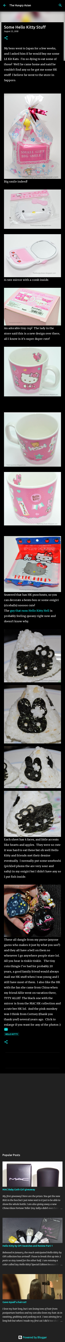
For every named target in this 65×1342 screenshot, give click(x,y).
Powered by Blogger (34, 1337)
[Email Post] (6, 1030)
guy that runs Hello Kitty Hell (30, 610)
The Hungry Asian (20, 5)
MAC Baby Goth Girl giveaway (18, 1189)
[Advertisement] (32, 1110)
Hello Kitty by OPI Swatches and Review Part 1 (27, 1246)
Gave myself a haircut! (14, 1302)
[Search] (60, 5)
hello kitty (11, 1034)
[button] (6, 38)
